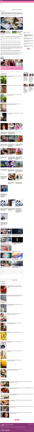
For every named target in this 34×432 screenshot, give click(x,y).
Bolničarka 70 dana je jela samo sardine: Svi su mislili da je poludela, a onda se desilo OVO (26, 79)
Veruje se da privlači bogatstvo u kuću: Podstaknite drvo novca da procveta (14, 76)
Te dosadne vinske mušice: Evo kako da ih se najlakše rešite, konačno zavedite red (14, 360)
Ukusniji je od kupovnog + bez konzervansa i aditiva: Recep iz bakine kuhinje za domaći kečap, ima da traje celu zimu (14, 286)
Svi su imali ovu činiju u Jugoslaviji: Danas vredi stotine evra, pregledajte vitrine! (14, 323)
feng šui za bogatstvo (18, 71)
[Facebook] (28, 424)
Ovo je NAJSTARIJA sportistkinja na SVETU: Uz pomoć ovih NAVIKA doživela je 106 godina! (8, 32)
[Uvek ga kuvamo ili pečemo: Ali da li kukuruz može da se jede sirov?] (3, 336)
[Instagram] (30, 424)
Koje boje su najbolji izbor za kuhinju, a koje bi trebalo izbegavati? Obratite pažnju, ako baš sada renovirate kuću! (28, 41)
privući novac (7, 71)
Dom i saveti (2, 11)
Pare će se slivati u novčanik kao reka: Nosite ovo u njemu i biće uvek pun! (15, 113)
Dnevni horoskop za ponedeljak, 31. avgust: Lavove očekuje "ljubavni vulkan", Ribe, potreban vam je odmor (21, 413)
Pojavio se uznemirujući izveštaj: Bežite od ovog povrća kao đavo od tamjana (31, 89)
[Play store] (2, 430)
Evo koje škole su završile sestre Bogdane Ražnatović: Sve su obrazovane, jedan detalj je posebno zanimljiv (28, 46)
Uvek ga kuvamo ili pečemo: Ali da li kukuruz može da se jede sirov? (14, 332)
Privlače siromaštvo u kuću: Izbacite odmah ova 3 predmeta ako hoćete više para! (14, 104)
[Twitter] (31, 424)
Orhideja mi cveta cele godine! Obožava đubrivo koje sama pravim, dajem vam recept (14, 314)
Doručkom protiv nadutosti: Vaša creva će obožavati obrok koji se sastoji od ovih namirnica (14, 370)
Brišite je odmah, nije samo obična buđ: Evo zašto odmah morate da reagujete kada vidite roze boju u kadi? (15, 295)
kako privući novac (12, 71)
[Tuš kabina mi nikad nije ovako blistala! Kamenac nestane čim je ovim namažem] (3, 308)
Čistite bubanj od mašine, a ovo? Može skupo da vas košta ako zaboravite (15, 342)
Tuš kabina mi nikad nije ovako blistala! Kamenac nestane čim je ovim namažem (15, 305)
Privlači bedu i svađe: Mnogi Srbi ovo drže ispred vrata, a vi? (15, 85)
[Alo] (1, 0)
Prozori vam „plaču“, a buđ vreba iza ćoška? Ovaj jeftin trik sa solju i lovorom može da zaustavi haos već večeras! (31, 79)
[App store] (7, 430)
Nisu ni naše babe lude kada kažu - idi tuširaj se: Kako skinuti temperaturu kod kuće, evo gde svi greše (28, 43)
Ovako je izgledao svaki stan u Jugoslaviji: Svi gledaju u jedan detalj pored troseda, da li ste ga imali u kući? (26, 90)
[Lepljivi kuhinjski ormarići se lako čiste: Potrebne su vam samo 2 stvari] (3, 354)
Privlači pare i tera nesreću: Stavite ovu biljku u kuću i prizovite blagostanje (14, 95)
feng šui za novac (3, 71)
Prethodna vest (3, 34)
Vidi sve (28, 48)
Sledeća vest (20, 34)
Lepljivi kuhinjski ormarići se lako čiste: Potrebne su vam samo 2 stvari (15, 351)
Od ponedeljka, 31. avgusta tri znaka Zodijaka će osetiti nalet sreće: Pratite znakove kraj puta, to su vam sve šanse (28, 35)
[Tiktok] (33, 424)
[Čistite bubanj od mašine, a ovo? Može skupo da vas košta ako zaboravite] (3, 345)
